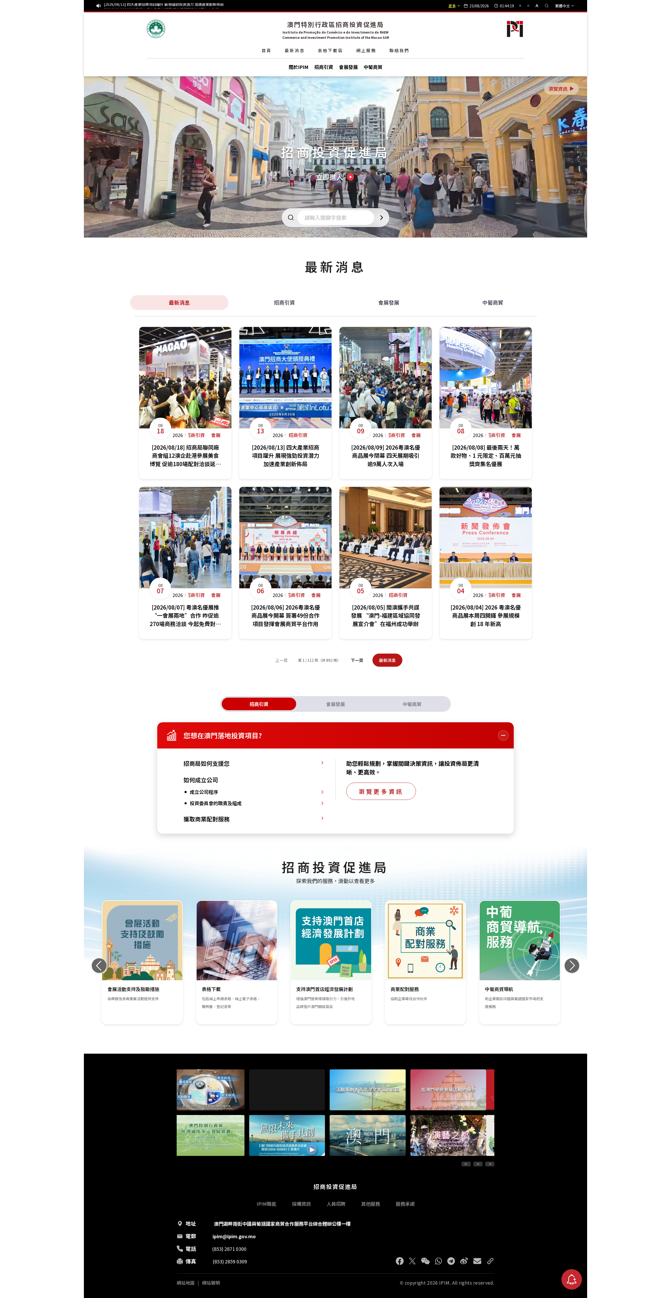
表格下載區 (330, 50)
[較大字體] (535, 5)
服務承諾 (405, 1203)
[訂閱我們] (571, 1279)
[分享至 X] (412, 1261)
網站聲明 (211, 1282)
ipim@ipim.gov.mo (234, 1236)
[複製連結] (490, 1261)
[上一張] (99, 965)
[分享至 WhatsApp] (438, 1261)
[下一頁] (489, 1164)
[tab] (259, 704)
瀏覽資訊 (562, 88)
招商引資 (284, 302)
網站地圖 (185, 1282)
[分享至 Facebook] (400, 1261)
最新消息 (295, 50)
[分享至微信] (425, 1261)
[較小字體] (522, 5)
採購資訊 (301, 1203)
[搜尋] (547, 6)
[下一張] (572, 965)
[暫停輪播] (478, 1164)
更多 (452, 5)
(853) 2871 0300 (229, 1248)
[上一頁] (466, 1164)
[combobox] (337, 217)
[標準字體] (529, 5)
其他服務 (370, 1203)
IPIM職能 (266, 1203)
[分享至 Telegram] (451, 1261)
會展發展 (388, 302)
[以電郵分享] (477, 1261)
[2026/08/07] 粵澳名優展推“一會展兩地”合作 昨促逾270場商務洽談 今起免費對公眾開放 (178, 5)
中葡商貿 (492, 302)
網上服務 (366, 50)
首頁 (267, 50)
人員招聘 (336, 1203)
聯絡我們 (399, 50)
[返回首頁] (156, 29)
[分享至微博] (464, 1261)
